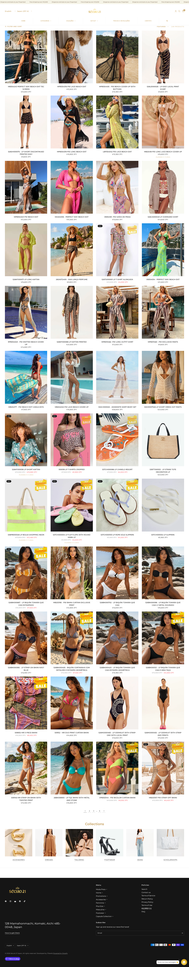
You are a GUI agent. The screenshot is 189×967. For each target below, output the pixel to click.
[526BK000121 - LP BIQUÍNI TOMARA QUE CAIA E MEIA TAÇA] (163, 638)
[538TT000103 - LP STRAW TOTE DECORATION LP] (163, 439)
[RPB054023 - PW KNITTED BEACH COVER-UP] (26, 312)
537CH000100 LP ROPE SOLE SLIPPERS (117, 535)
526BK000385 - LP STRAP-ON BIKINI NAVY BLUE (26, 668)
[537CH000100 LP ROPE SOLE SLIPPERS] (117, 505)
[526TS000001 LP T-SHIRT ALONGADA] (117, 249)
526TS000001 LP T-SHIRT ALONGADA (117, 279)
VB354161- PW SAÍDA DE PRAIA (117, 217)
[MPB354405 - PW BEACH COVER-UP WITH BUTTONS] (117, 57)
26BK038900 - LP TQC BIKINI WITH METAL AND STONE (72, 799)
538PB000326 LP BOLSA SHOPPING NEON (26, 535)
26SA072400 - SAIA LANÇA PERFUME (71, 279)
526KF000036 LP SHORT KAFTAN (26, 469)
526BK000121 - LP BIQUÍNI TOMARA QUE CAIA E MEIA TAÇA (163, 668)
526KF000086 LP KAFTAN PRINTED (72, 342)
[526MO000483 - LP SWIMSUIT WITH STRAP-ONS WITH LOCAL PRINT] (117, 703)
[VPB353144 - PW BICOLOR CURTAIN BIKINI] (117, 768)
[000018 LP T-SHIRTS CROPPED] (72, 439)
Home (98, 893)
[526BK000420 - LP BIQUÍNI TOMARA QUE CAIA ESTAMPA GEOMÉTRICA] (117, 638)
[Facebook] (7, 901)
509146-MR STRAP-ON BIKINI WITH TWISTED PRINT (26, 799)
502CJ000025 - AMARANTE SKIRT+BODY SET (117, 407)
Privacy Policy (147, 902)
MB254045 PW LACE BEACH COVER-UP (71, 407)
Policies (145, 885)
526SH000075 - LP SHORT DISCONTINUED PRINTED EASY (26, 153)
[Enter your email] (182, 933)
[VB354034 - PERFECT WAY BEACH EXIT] (163, 249)
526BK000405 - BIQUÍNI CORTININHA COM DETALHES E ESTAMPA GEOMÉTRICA (72, 668)
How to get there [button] (12, 933)
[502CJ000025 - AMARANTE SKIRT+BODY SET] (117, 377)
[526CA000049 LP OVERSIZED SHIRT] (163, 187)
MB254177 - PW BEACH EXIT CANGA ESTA (26, 407)
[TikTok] (26, 901)
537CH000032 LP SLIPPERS (163, 535)
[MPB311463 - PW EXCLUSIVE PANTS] (163, 312)
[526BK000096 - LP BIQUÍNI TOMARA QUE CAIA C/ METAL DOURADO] (163, 572)
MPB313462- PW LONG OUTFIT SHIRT (117, 342)
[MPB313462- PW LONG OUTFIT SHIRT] (117, 312)
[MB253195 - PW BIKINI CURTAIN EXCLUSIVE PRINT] (72, 572)
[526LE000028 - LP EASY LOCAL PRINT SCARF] (163, 57)
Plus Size (99, 906)
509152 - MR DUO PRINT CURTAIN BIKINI (72, 733)
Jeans (140, 860)
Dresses (49, 860)
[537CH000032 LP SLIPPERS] (163, 505)
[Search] (179, 11)
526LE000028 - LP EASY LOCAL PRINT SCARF (163, 88)
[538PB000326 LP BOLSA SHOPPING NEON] (26, 505)
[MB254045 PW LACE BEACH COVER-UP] (72, 377)
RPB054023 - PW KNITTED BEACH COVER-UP (26, 343)
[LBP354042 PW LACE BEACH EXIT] (117, 122)
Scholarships (170, 860)
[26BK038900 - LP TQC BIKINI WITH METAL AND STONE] (72, 768)
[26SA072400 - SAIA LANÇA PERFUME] (72, 249)
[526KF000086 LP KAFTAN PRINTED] (72, 312)
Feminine (100, 903)
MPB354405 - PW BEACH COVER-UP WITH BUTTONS (117, 88)
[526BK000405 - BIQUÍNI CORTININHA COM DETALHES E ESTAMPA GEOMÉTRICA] (72, 638)
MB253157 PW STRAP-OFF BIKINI (163, 798)
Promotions (101, 896)
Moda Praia (100, 889)
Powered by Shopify (60, 953)
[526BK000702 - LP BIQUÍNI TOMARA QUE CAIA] (117, 572)
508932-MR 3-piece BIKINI (26, 733)
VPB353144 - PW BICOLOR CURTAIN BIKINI (117, 798)
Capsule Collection (104, 916)
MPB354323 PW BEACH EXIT (26, 217)
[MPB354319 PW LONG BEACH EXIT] (72, 122)
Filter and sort (14, 26)
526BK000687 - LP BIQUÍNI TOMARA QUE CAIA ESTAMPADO (26, 603)
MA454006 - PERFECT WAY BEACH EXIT (71, 217)
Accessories (19, 860)
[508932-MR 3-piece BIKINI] (26, 703)
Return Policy (147, 899)
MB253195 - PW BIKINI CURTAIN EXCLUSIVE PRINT (71, 603)
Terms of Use (147, 905)
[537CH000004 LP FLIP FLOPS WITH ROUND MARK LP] (72, 505)
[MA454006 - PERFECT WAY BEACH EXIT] (72, 187)
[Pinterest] (21, 901)
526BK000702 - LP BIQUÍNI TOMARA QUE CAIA (117, 603)
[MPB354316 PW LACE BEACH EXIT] (72, 57)
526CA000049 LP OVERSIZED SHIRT (163, 217)
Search (144, 889)
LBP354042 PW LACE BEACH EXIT (117, 152)
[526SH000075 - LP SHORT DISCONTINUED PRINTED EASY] (26, 122)
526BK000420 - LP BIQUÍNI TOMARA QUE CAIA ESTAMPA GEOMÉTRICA (117, 668)
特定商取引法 (147, 908)
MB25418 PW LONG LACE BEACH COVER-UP (163, 152)
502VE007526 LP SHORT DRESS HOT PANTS (163, 407)
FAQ (143, 912)
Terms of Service (148, 896)
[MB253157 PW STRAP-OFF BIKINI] (163, 768)
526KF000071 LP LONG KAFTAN (26, 279)
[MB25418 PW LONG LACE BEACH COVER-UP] (163, 122)
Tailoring (79, 860)
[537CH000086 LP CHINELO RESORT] (117, 439)
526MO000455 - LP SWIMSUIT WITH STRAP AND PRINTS (163, 734)
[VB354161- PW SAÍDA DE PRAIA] (117, 187)
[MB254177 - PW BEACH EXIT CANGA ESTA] (26, 377)
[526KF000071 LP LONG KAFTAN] (26, 249)
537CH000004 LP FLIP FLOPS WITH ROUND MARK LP (71, 536)
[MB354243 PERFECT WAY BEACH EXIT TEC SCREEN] (26, 57)
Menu (98, 885)
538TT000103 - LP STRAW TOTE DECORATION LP (163, 470)
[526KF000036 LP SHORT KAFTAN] (26, 439)
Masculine (100, 909)
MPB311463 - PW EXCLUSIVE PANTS (163, 342)
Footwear (109, 860)
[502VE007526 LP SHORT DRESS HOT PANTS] (163, 377)
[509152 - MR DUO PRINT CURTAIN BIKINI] (72, 703)
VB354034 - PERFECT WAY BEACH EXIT (163, 279)
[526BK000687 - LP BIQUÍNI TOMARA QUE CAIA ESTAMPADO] (26, 572)
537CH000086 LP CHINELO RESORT (117, 469)
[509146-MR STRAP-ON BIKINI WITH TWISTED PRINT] (26, 768)
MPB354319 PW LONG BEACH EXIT (71, 152)
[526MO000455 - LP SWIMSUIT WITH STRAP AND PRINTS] (163, 703)
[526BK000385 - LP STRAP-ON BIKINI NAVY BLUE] (26, 638)
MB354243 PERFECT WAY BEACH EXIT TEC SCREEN (26, 88)
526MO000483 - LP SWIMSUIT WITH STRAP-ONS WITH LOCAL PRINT (117, 734)
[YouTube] (16, 901)
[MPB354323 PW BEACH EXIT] (26, 187)
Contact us (146, 892)
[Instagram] (12, 901)
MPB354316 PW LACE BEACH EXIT (71, 87)
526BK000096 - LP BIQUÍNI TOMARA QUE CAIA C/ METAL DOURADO (162, 603)
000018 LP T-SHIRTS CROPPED (72, 469)
